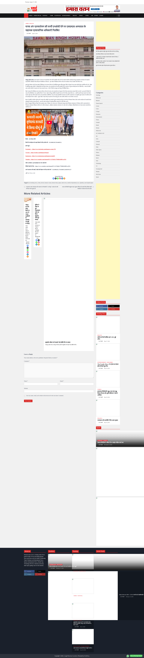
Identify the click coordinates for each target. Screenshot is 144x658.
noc (78, 182)
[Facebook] (53, 178)
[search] (119, 15)
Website (26, 388)
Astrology (98, 95)
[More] (64, 178)
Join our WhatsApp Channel (136, 655)
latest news (64, 182)
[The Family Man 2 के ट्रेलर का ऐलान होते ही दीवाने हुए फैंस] (108, 351)
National (45, 15)
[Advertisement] (108, 31)
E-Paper (97, 111)
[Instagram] (60, 178)
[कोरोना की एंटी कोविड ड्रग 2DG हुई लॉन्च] (108, 324)
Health (75, 15)
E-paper (101, 15)
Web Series (98, 174)
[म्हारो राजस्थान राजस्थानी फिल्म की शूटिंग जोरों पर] (83, 636)
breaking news (33, 182)
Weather (97, 171)
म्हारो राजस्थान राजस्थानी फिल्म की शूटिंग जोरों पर (83, 648)
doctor (42, 182)
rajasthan (82, 182)
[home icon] (26, 15)
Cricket (97, 106)
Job (92, 15)
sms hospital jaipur (88, 182)
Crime (51, 15)
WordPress (86, 656)
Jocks (97, 138)
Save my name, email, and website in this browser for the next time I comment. (45, 395)
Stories (96, 15)
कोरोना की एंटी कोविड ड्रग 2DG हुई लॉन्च (107, 338)
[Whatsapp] (58, 178)
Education (98, 114)
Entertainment (66, 15)
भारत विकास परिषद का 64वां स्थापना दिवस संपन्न (105, 54)
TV (96, 166)
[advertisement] (92, 8)
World (30, 15)
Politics (97, 152)
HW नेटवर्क (29, 33)
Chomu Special (37, 15)
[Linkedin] (62, 178)
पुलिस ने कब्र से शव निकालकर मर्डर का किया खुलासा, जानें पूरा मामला (37, 212)
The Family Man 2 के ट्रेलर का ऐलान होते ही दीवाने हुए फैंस (108, 365)
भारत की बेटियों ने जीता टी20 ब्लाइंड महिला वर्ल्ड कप (111, 442)
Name (26, 381)
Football (98, 122)
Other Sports (98, 149)
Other (87, 15)
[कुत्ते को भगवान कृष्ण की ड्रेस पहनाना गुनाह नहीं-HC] (83, 586)
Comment (27, 361)
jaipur (59, 182)
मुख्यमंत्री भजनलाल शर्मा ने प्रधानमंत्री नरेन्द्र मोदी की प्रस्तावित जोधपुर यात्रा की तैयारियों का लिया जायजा (82, 623)
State (97, 160)
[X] (56, 178)
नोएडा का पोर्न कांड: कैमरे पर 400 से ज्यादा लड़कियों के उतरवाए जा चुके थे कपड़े (28, 214)
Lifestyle (98, 141)
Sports (81, 15)
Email (62, 381)
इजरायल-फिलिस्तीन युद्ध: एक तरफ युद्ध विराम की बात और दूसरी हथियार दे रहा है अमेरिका (107, 393)
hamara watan (48, 182)
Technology (57, 15)
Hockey (97, 128)
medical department (72, 182)
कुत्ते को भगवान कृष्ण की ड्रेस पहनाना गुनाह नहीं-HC (105, 65)
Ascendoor (74, 656)
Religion (98, 155)
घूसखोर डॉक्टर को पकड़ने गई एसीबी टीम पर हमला (57, 342)
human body (55, 182)
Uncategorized (99, 168)
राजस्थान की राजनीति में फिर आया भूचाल (108, 420)
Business (98, 100)
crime (39, 182)
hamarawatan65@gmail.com (104, 557)
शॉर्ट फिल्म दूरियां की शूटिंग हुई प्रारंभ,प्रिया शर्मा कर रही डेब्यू (107, 51)
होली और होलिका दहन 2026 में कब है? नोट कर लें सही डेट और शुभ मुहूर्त (63, 566)
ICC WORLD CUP (100, 133)
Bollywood (98, 97)
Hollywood (98, 130)
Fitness (97, 119)
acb (29, 182)
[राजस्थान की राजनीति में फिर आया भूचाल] (108, 407)
